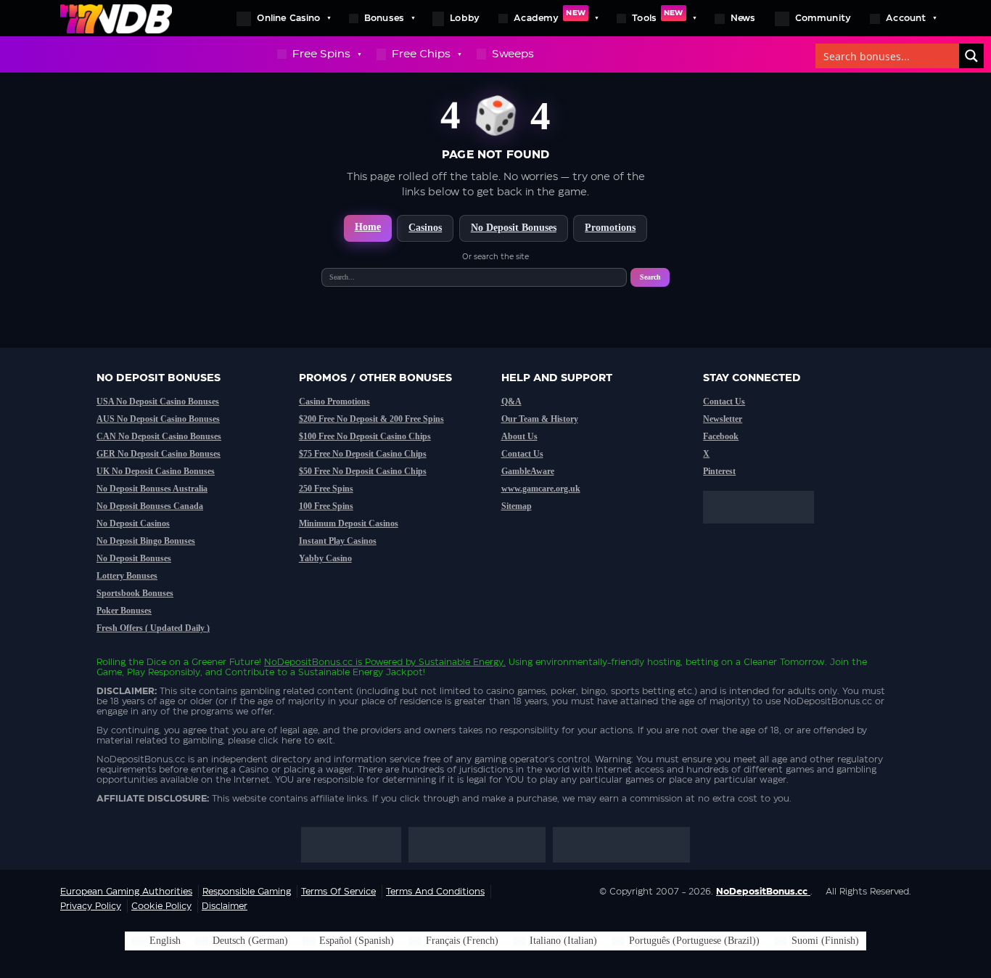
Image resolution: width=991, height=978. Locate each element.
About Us (519, 436)
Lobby (465, 18)
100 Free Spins (326, 506)
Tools (657, 16)
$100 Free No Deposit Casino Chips (365, 436)
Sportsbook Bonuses (134, 593)
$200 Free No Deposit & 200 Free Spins (371, 419)
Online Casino (288, 18)
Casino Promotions (334, 401)
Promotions (610, 227)
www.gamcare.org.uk (540, 489)
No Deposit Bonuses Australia (151, 489)
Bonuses (384, 18)
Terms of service (338, 891)
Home (368, 226)
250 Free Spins (326, 489)
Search (650, 277)
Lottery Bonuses (126, 576)
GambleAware (527, 471)
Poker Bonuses (124, 611)
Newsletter (722, 419)
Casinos (425, 227)
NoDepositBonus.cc (308, 662)
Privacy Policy (90, 906)
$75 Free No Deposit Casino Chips (363, 454)
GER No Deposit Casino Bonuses (158, 454)
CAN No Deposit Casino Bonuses (158, 436)
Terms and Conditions (435, 891)
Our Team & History (539, 419)
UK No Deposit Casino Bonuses (155, 471)
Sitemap (516, 506)
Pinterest (719, 471)
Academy (549, 16)
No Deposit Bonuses (513, 227)
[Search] (971, 56)
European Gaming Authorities (126, 891)
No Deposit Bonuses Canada (149, 506)
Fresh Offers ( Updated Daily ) (153, 628)
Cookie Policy (161, 906)
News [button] (743, 18)
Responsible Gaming (246, 891)
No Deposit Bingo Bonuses (145, 541)
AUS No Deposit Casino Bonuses (158, 419)
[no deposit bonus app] (765, 531)
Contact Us (522, 454)
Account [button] (906, 18)
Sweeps (513, 54)
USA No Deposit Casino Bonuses (157, 401)
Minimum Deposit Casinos (348, 523)
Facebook (721, 436)
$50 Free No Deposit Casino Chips (363, 471)
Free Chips (421, 54)
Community (823, 18)
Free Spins (321, 54)
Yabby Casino (325, 558)
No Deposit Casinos (133, 523)
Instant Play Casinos (338, 541)
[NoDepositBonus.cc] (116, 18)
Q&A (511, 401)
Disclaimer (224, 906)
